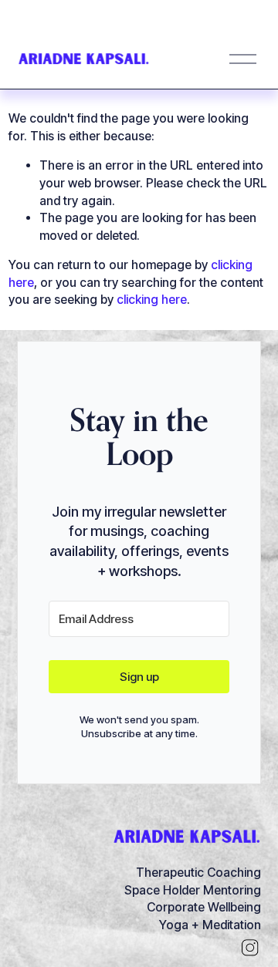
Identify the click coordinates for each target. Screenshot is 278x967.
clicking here (152, 299)
